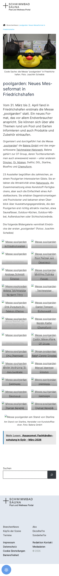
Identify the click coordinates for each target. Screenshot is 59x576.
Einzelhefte (39, 531)
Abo (35, 526)
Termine (7, 535)
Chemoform (25, 166)
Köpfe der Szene (12, 531)
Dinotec (7, 162)
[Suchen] (52, 475)
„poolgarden (10, 145)
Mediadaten (39, 546)
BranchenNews (12, 25)
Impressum (9, 542)
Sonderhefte (39, 535)
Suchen (7, 468)
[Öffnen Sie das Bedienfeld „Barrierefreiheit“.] (6, 569)
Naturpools (42, 182)
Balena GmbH (30, 145)
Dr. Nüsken (19, 162)
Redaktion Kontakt (42, 542)
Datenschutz (10, 546)
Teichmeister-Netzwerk (29, 149)
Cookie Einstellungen (14, 551)
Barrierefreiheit (11, 555)
